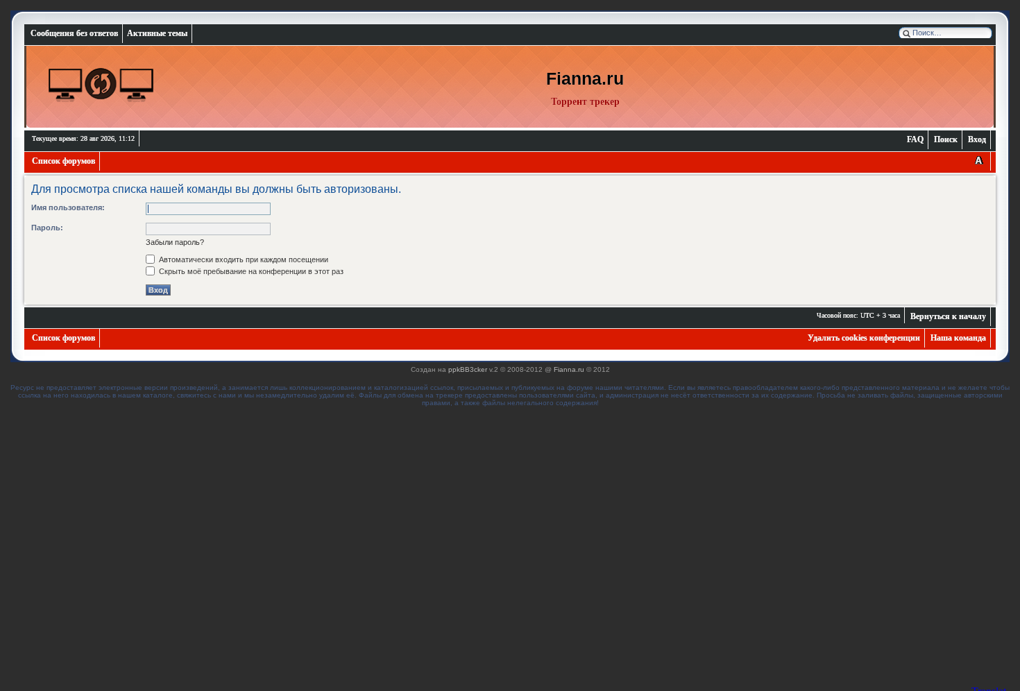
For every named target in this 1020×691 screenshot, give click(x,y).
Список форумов (63, 161)
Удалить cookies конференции (864, 338)
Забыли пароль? (175, 242)
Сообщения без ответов (74, 33)
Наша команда (958, 338)
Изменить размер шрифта (979, 161)
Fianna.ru (569, 369)
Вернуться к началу (948, 316)
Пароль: (47, 227)
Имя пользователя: (68, 207)
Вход (977, 139)
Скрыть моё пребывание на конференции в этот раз (250, 271)
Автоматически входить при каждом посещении (242, 259)
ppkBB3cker (467, 369)
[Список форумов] (101, 85)
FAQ (915, 139)
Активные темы (157, 33)
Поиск (946, 139)
